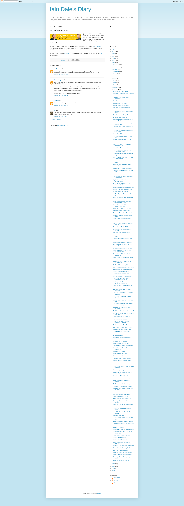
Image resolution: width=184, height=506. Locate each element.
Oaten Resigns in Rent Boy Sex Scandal (123, 267)
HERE (101, 53)
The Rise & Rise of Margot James (121, 265)
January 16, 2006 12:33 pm (61, 105)
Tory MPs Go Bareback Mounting (121, 378)
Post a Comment (56, 119)
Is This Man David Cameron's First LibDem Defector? (122, 251)
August (115, 74)
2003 (113, 468)
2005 (113, 464)
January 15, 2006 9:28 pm (61, 74)
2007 (113, 60)
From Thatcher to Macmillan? (120, 319)
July (114, 76)
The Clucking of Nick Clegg (120, 353)
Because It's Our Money (119, 356)
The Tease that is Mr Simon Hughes (122, 384)
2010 (113, 54)
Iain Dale (56, 100)
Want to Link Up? (117, 134)
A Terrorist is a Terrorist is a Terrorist (122, 386)
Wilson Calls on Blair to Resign (121, 105)
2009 (113, 56)
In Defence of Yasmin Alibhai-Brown (122, 269)
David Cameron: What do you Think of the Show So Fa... (123, 304)
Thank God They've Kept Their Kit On (122, 213)
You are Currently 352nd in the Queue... (123, 187)
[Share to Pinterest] (79, 60)
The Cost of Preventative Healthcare (122, 242)
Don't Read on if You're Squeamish (122, 218)
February (115, 87)
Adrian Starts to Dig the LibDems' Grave (123, 227)
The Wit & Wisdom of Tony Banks (121, 394)
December (116, 65)
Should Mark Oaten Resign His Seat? (123, 248)
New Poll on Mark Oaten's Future (121, 148)
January (115, 89)
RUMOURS (67, 53)
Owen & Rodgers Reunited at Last (122, 221)
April (114, 82)
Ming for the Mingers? (118, 427)
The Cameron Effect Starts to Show (122, 329)
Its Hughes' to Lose (118, 335)
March (115, 85)
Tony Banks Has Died (118, 415)
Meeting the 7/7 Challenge (120, 174)
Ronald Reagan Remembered (121, 273)
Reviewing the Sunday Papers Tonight (123, 345)
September (116, 71)
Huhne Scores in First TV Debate (121, 316)
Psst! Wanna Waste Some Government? (123, 311)
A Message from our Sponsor (120, 191)
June (114, 78)
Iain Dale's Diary (70, 9)
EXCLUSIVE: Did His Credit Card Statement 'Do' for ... (121, 184)
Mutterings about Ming (119, 351)
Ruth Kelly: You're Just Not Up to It (122, 358)
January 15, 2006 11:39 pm (61, 95)
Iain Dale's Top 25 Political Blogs (121, 210)
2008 (113, 58)
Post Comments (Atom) (63, 125)
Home (77, 123)
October (115, 69)
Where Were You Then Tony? (120, 91)
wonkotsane (57, 69)
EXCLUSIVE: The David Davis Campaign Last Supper (121, 279)
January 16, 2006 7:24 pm (61, 116)
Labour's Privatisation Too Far (121, 364)
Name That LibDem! (118, 392)
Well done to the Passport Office (121, 232)
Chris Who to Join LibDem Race (121, 376)
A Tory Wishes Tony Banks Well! (121, 435)
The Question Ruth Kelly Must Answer (123, 276)
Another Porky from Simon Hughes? (122, 189)
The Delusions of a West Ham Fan (122, 139)
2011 (113, 51)
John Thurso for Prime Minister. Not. (122, 398)
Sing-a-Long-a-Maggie (119, 370)
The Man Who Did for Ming (120, 341)
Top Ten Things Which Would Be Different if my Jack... (121, 180)
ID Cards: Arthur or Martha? (120, 117)
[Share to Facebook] (77, 60)
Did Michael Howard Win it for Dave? (122, 327)
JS (114, 482)
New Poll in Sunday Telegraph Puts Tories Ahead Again (122, 150)
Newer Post (53, 123)
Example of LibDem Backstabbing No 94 (123, 429)
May (114, 80)
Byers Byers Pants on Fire (120, 101)
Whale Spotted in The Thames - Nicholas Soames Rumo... (121, 282)
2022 (113, 49)
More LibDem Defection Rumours (122, 208)
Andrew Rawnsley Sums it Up (121, 142)
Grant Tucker (117, 477)
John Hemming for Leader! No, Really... (123, 421)
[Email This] (72, 60)
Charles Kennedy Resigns (120, 439)
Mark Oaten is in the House (120, 103)
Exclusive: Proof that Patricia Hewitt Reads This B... (122, 165)
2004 (113, 466)
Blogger (99, 493)
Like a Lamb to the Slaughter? (121, 450)
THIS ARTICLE (98, 46)
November (116, 67)
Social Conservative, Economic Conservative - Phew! (121, 322)
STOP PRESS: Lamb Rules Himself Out (123, 445)
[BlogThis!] (73, 60)
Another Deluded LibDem (119, 437)
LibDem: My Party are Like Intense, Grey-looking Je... (122, 145)
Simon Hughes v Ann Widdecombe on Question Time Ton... (123, 205)
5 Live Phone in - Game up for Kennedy (123, 448)
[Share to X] (75, 60)
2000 (113, 470)
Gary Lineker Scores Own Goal (121, 396)
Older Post (101, 123)
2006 (113, 63)
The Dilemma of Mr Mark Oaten (121, 343)
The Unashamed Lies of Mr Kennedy (122, 452)
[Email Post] (68, 60)
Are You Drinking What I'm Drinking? (122, 454)
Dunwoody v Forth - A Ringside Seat (122, 168)
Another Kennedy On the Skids (121, 271)
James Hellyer (58, 80)
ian (55, 110)
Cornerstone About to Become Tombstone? (121, 98)
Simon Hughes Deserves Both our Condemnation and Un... (122, 202)
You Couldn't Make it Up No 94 (121, 460)
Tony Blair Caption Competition (121, 115)
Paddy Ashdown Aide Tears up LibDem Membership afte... (123, 158)
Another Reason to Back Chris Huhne (123, 325)
